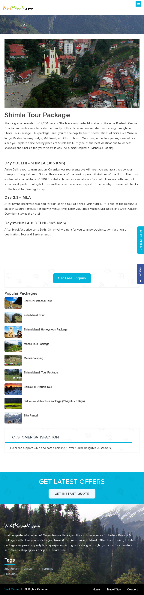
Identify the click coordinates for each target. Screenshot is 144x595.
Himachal (10, 573)
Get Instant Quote (72, 493)
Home (97, 589)
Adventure (11, 569)
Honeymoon (45, 569)
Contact (133, 589)
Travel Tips (114, 589)
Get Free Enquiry (72, 278)
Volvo (28, 569)
